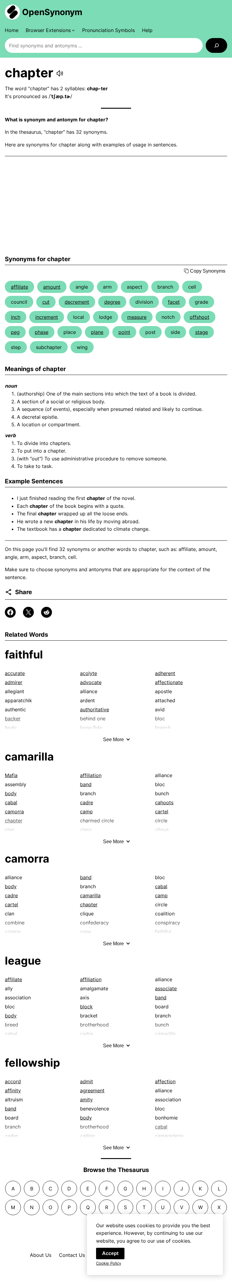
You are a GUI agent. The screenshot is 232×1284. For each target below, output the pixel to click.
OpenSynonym (52, 12)
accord (13, 1081)
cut (46, 302)
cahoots (164, 802)
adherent (165, 673)
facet (174, 302)
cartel (161, 812)
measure (137, 317)
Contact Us (72, 1255)
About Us (40, 1255)
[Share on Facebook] (10, 612)
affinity (13, 1090)
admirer (13, 682)
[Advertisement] (116, 206)
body (11, 793)
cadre (86, 802)
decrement (77, 302)
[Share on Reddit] (46, 612)
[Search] (216, 45)
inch (15, 317)
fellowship (32, 1062)
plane (97, 332)
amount (51, 287)
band (86, 784)
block (86, 1007)
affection (165, 1081)
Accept (110, 1253)
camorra (14, 812)
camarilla (29, 756)
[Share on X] (28, 612)
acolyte (88, 673)
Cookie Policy (108, 1263)
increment (46, 317)
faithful (24, 654)
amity (86, 1100)
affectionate (169, 682)
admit (86, 1081)
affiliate (19, 287)
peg (15, 332)
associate (166, 988)
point (124, 332)
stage (201, 332)
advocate (91, 682)
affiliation (91, 775)
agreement (92, 1090)
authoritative (94, 709)
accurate (15, 673)
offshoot (199, 317)
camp (86, 812)
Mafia (11, 775)
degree (112, 302)
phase (41, 332)
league (23, 960)
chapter (89, 904)
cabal (11, 802)
